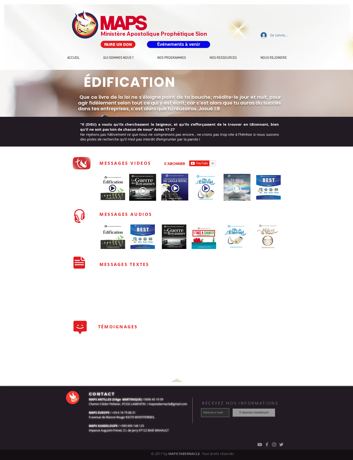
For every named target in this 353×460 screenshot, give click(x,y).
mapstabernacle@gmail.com (168, 404)
